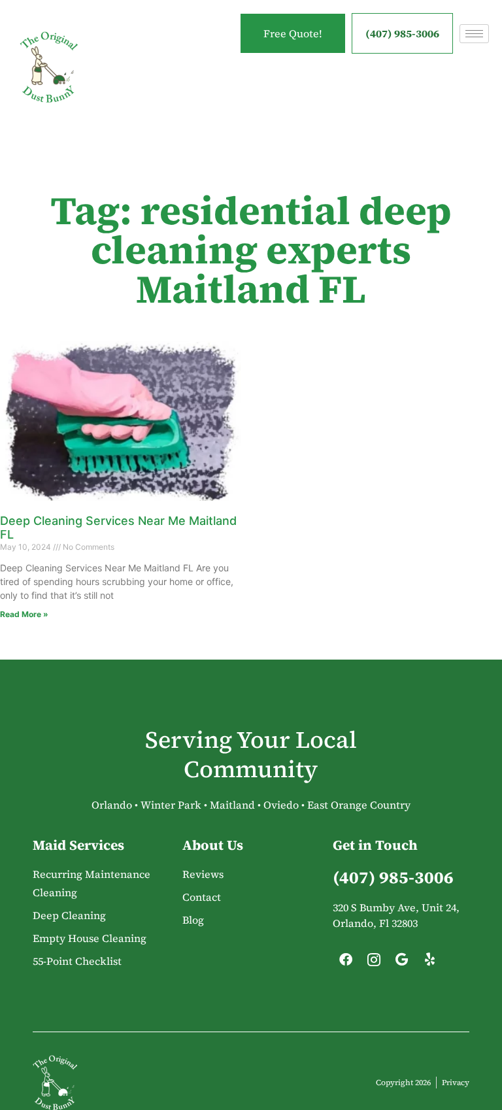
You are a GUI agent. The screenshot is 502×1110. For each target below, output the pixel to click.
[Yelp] (430, 963)
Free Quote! (292, 33)
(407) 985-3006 (402, 33)
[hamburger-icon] (474, 33)
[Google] (402, 963)
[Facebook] (346, 963)
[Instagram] (374, 963)
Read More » (24, 614)
